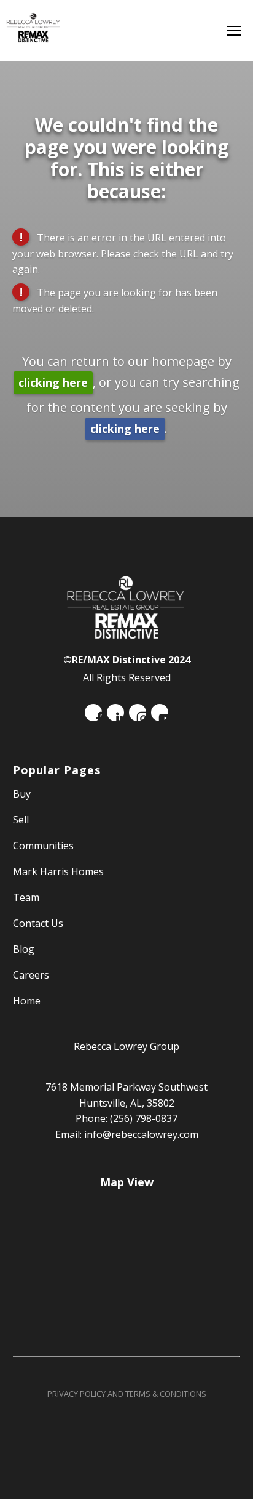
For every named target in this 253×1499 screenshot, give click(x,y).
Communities (43, 845)
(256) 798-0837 (143, 1118)
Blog (23, 949)
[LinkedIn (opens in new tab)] (115, 712)
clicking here (53, 382)
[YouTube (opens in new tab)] (159, 712)
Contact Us (38, 923)
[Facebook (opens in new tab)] (93, 712)
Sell (21, 819)
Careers (31, 975)
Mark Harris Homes (58, 871)
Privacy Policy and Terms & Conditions (126, 1393)
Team (26, 897)
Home (27, 1001)
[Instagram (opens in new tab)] (137, 712)
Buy (22, 794)
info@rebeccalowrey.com (141, 1134)
